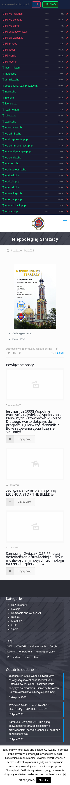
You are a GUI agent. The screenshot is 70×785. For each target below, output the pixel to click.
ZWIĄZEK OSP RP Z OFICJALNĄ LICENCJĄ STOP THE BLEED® (31, 492)
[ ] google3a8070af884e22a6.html (21, 85)
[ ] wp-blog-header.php (15, 139)
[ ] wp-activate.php (12, 127)
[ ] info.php (8, 97)
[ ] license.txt (9, 103)
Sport (14, 628)
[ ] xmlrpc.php (10, 211)
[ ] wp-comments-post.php (17, 145)
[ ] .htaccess (9, 73)
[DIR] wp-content (12, 19)
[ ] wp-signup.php (12, 199)
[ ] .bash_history (11, 67)
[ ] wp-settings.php (12, 193)
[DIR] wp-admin (11, 25)
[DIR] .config (9, 55)
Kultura (15, 616)
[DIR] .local (8, 49)
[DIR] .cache (9, 61)
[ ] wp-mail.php (10, 187)
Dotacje (15, 608)
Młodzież (16, 620)
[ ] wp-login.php (10, 181)
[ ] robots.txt (9, 115)
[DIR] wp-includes (12, 13)
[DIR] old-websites (12, 37)
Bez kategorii (19, 604)
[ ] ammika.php (10, 79)
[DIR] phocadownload (14, 31)
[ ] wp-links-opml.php (14, 169)
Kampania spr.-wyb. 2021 (26, 612)
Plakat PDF (18, 339)
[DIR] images (9, 43)
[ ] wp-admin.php (11, 133)
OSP (14, 625)
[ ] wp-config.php (11, 157)
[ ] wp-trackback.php (14, 205)
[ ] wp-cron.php (10, 163)
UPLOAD (50, 4)
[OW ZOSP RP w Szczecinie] (39, 223)
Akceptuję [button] (44, 780)
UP (36, 4)
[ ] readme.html (10, 109)
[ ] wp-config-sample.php (16, 151)
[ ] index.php (9, 91)
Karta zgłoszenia (21, 333)
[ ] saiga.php (9, 121)
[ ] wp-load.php (10, 175)
